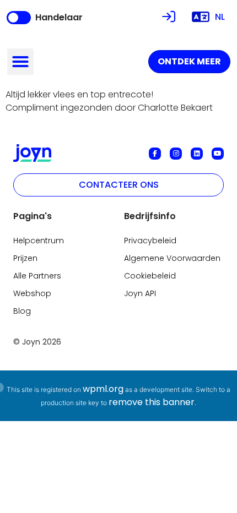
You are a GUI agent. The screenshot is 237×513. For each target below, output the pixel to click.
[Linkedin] (197, 154)
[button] (20, 61)
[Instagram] (176, 154)
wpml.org (103, 389)
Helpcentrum (38, 240)
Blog (22, 310)
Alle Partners (37, 275)
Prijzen (25, 258)
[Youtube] (218, 154)
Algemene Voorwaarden (172, 258)
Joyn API (140, 293)
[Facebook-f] (155, 154)
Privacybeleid (150, 240)
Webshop (32, 293)
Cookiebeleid (150, 275)
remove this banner (152, 402)
